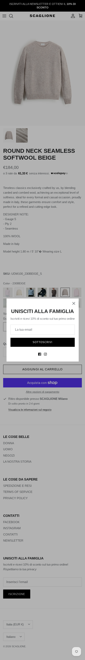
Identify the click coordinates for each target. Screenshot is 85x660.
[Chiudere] (73, 303)
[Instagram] (45, 354)
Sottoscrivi (42, 342)
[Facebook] (39, 354)
